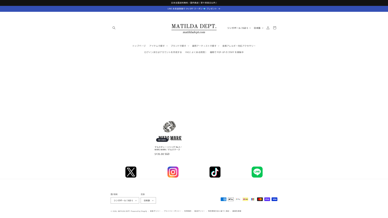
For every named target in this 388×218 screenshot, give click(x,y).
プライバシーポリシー (172, 211)
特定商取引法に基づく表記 (218, 211)
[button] (114, 28)
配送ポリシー (199, 211)
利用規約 (187, 211)
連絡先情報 (236, 211)
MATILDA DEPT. (124, 211)
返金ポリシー (155, 211)
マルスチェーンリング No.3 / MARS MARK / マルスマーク (168, 148)
